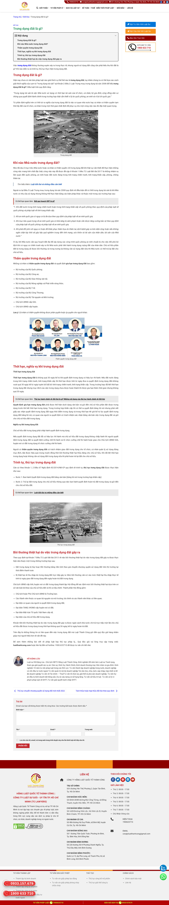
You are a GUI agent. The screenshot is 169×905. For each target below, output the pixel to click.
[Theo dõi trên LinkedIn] (128, 779)
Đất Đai (26, 17)
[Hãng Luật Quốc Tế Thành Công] (25, 9)
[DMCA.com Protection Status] (19, 826)
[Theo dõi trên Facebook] (113, 779)
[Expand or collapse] (115, 36)
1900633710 (74, 2)
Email (53, 730)
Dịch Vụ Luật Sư (72, 8)
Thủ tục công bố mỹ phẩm (99, 878)
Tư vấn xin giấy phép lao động (64, 878)
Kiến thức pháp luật (105, 8)
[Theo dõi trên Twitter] (118, 779)
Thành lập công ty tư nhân (27, 891)
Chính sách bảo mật (133, 878)
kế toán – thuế (88, 8)
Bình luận (20, 710)
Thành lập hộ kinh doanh (26, 878)
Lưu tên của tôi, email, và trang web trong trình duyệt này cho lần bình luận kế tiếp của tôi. (52, 740)
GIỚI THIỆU (43, 8)
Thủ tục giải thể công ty (98, 883)
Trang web (88, 730)
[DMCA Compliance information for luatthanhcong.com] (34, 826)
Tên (18, 730)
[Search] (37, 8)
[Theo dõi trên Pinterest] (123, 779)
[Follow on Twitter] (167, 2)
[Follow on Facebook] (161, 2)
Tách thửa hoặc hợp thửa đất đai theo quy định (95, 691)
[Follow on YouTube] (164, 2)
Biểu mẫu (120, 8)
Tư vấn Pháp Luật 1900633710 (48, 903)
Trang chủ (17, 17)
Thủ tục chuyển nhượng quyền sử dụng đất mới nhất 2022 (41, 691)
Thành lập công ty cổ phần (26, 887)
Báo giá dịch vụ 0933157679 (118, 903)
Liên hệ (130, 8)
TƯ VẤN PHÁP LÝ (56, 8)
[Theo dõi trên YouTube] (132, 779)
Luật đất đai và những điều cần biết (46, 184)
